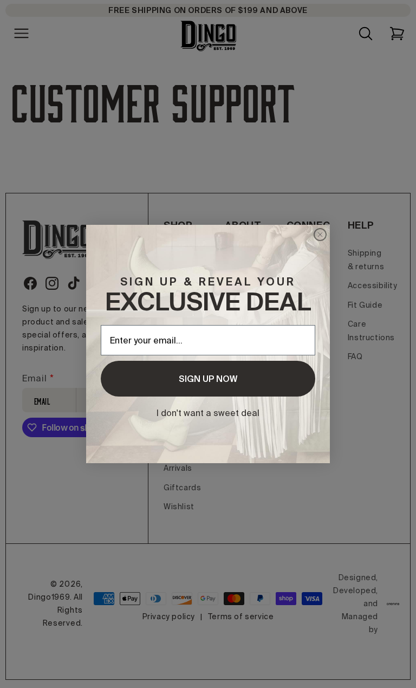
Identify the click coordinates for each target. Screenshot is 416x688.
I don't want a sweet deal (208, 413)
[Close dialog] (320, 234)
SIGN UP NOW (208, 379)
